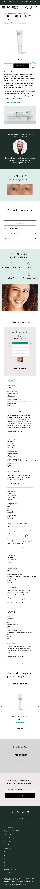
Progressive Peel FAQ (11, 831)
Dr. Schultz (7, 841)
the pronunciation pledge (14, 223)
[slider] (20, 122)
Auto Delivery (9, 845)
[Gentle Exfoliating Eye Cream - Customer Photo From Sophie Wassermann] (20, 359)
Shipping (7, 855)
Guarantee (7, 848)
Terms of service (10, 869)
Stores (6, 859)
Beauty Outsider (10, 827)
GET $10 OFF (20, 818)
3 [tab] (21, 59)
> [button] (25, 663)
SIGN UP (20, 795)
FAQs (5, 238)
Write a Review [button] (20, 369)
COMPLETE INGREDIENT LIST (13, 228)
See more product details (13, 102)
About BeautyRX (10, 838)
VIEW (20, 762)
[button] (19, 431)
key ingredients (9, 218)
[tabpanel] (20, 42)
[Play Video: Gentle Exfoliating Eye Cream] (20, 114)
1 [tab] (18, 59)
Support (7, 862)
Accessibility (8, 873)
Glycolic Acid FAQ (10, 834)
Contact (7, 866)
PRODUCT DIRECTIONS (11, 233)
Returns (6, 851)
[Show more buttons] (34, 122)
